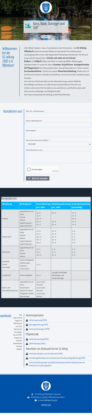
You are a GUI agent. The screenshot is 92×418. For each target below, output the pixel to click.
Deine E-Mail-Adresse (34, 121)
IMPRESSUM (46, 405)
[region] (46, 20)
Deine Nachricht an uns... (35, 150)
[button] (41, 36)
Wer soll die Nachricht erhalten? (37, 140)
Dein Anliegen (31, 130)
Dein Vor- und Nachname (35, 111)
